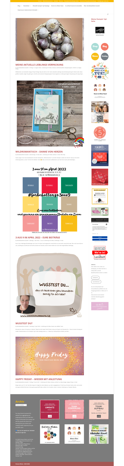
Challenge (56, 240)
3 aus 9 (42, 240)
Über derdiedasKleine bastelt (92, 6)
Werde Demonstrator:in (48, 1)
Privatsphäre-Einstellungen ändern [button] (71, 1)
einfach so (75, 67)
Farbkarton (95, 277)
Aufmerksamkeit (60, 67)
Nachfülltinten (96, 281)
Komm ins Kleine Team (57, 6)
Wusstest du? (24, 323)
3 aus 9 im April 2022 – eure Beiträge (38, 237)
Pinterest (61, 1)
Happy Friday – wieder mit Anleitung (39, 379)
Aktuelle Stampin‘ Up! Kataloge (41, 6)
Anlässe (54, 67)
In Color (58, 154)
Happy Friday (70, 382)
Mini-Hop (63, 154)
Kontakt (40, 1)
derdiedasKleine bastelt (22, 67)
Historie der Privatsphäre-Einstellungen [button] (88, 1)
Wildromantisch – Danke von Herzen (39, 151)
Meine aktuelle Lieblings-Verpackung (39, 64)
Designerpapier (68, 67)
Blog (19, 6)
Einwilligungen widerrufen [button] (103, 1)
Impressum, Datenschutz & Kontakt (27, 10)
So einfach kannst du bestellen (73, 6)
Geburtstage (63, 382)
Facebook (56, 1)
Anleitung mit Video (47, 67)
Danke (54, 154)
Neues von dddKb (55, 326)
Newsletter (26, 6)
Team (61, 326)
